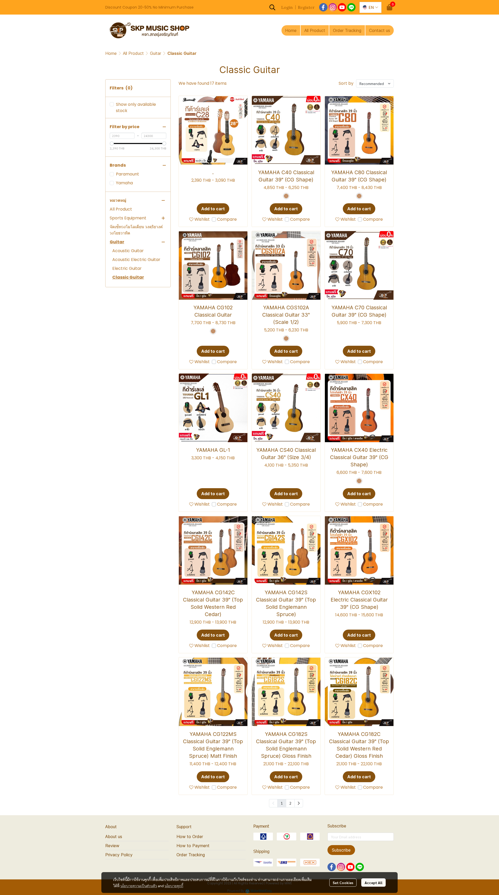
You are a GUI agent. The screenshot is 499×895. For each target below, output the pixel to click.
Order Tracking (190, 854)
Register (306, 7)
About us (113, 836)
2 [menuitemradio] (290, 803)
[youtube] (342, 7)
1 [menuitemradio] (282, 803)
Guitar (155, 53)
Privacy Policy (119, 854)
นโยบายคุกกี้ (174, 885)
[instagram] (333, 7)
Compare (227, 219)
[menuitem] (298, 803)
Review (112, 845)
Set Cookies (343, 882)
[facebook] (323, 7)
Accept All (373, 882)
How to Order (189, 836)
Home (111, 53)
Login (287, 7)
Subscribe (341, 850)
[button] (272, 7)
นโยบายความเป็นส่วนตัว (138, 885)
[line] (351, 7)
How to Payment (192, 845)
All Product (133, 53)
